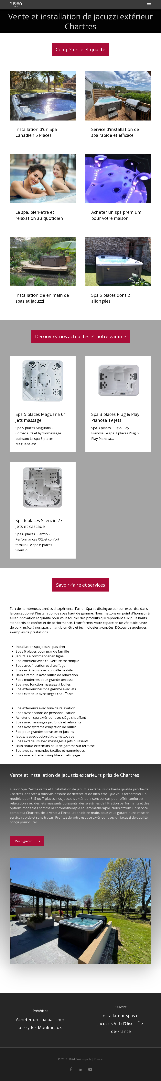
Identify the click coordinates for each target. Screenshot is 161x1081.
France (98, 1059)
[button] (149, 5)
